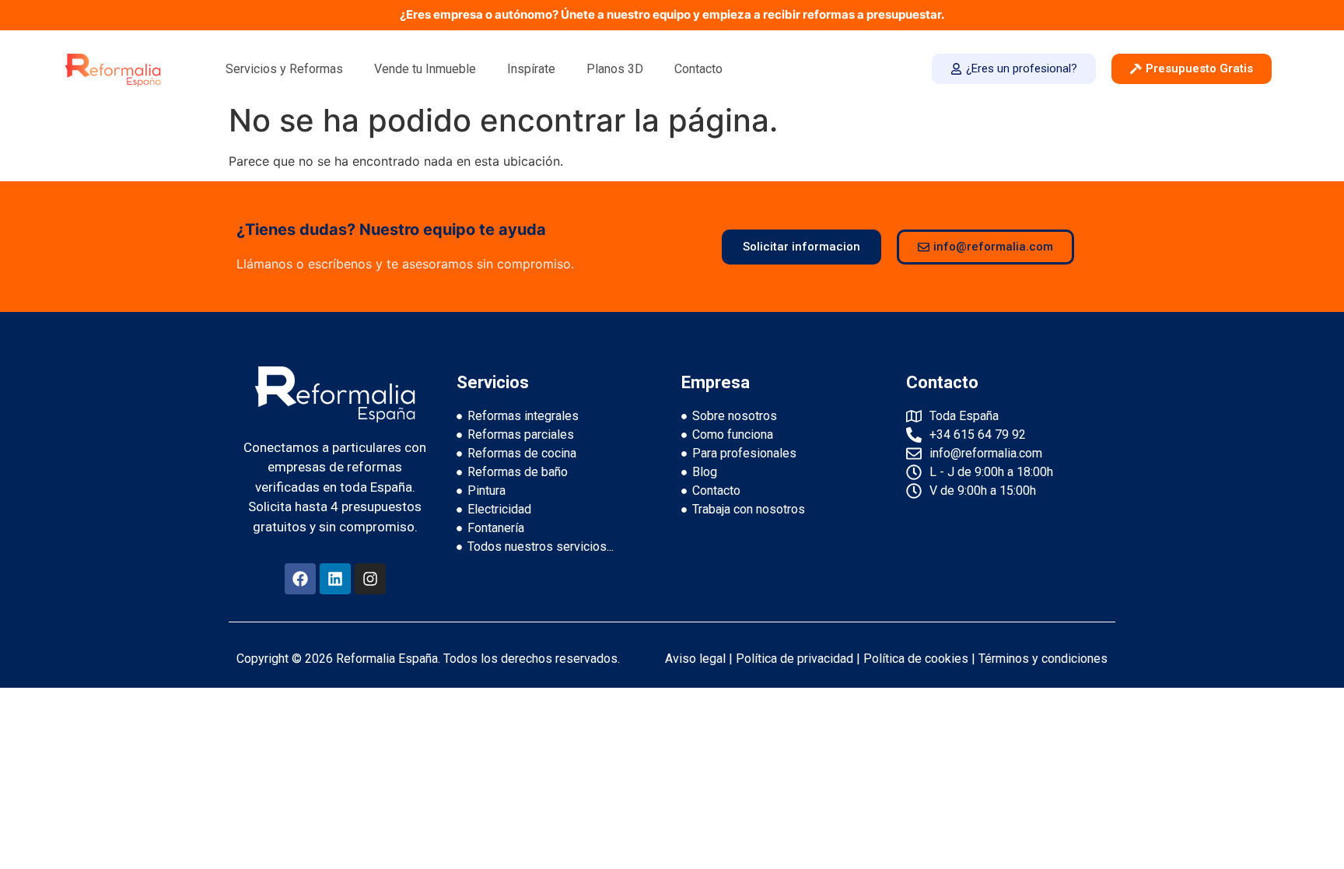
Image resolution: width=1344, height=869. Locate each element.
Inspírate (531, 68)
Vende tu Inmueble (425, 68)
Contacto (698, 68)
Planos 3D (614, 68)
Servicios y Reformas (284, 68)
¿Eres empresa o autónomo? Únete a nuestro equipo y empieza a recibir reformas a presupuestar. (672, 14)
